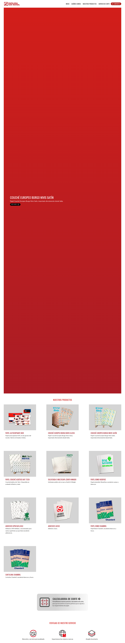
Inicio (67, 4)
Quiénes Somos (76, 4)
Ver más (14, 204)
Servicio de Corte (104, 4)
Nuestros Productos (90, 4)
